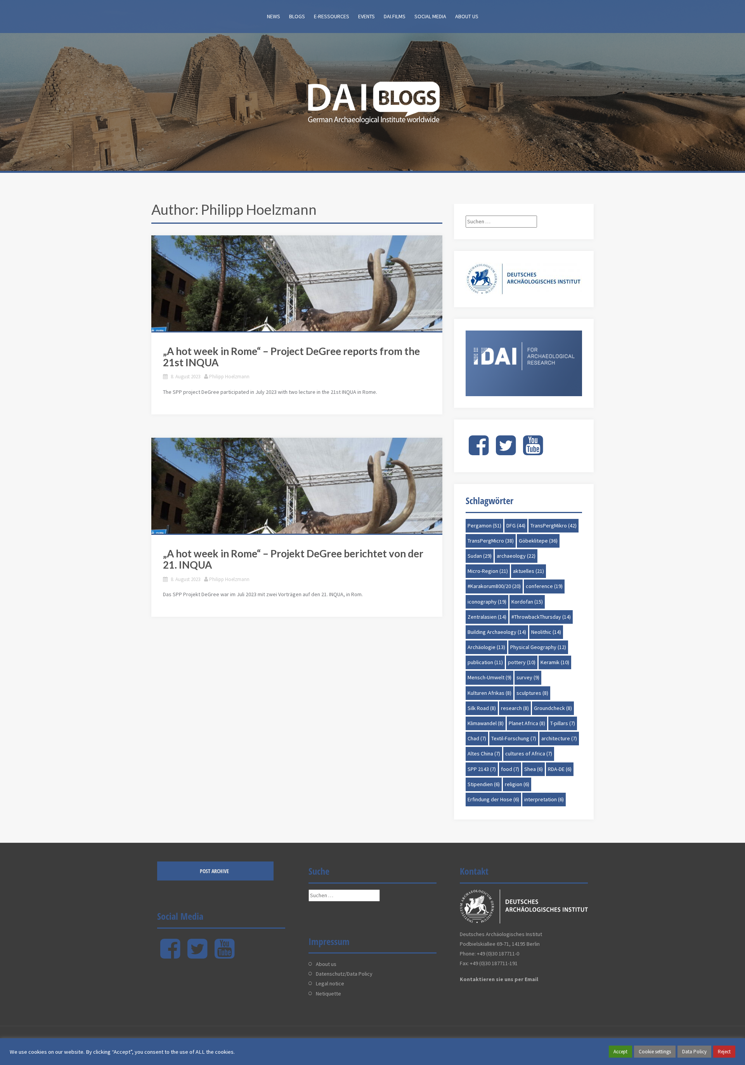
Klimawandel (486, 723)
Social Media (430, 16)
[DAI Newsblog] (372, 100)
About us (466, 16)
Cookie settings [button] (655, 1051)
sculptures (532, 692)
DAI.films (394, 16)
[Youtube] (533, 451)
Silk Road (482, 708)
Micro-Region (488, 570)
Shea (533, 769)
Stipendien (484, 784)
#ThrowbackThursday (541, 616)
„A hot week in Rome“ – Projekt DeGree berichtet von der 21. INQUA (293, 559)
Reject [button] (724, 1051)
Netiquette (328, 993)
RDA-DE (560, 769)
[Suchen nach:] (501, 221)
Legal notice (330, 983)
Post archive (214, 871)
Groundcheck (553, 708)
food (510, 769)
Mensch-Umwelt (489, 677)
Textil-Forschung (513, 738)
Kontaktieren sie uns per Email (499, 979)
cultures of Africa (528, 753)
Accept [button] (620, 1051)
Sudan (480, 555)
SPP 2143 (482, 769)
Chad (477, 738)
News (273, 16)
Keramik (555, 662)
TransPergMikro (553, 525)
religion (517, 784)
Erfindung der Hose (493, 799)
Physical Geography (538, 647)
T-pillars (562, 723)
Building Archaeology (497, 631)
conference (544, 586)
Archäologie (486, 647)
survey (527, 677)
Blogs (297, 16)
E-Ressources (331, 16)
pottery (521, 662)
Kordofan (527, 601)
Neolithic (546, 631)
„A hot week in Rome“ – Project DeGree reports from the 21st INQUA (291, 357)
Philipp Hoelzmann (229, 376)
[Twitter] (506, 451)
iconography (487, 601)
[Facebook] (479, 451)
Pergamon (484, 525)
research (515, 708)
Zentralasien (487, 616)
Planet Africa (527, 723)
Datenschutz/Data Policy (344, 973)
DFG (515, 525)
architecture (559, 738)
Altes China (484, 753)
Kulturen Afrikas (489, 692)
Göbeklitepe (538, 540)
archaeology (516, 555)
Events (366, 16)
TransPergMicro (491, 540)
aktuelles (528, 570)
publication (485, 662)
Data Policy (694, 1051)
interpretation (544, 799)
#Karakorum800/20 (494, 586)
